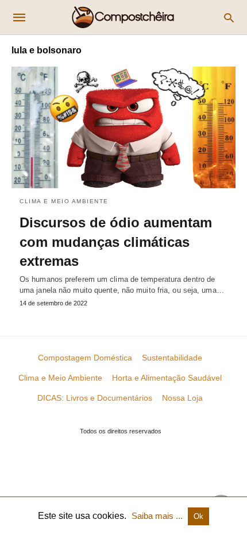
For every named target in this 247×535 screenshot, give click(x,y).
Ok (198, 516)
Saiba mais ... (158, 516)
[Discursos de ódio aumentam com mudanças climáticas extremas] (123, 127)
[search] (229, 17)
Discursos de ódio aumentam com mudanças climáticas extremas (116, 242)
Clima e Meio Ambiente (64, 201)
